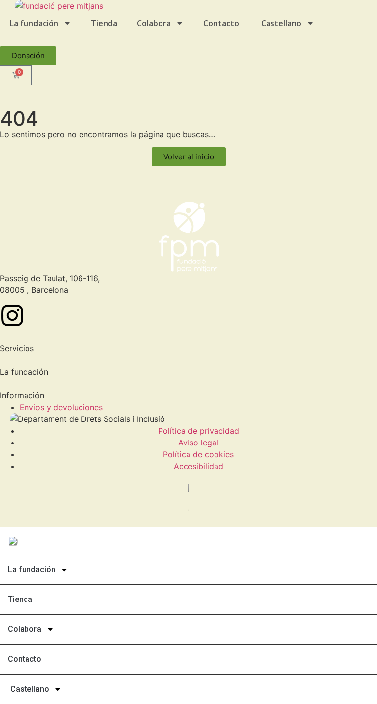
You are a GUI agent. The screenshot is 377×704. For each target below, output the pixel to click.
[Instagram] (12, 315)
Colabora (154, 23)
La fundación (34, 23)
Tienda (104, 23)
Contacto (221, 23)
